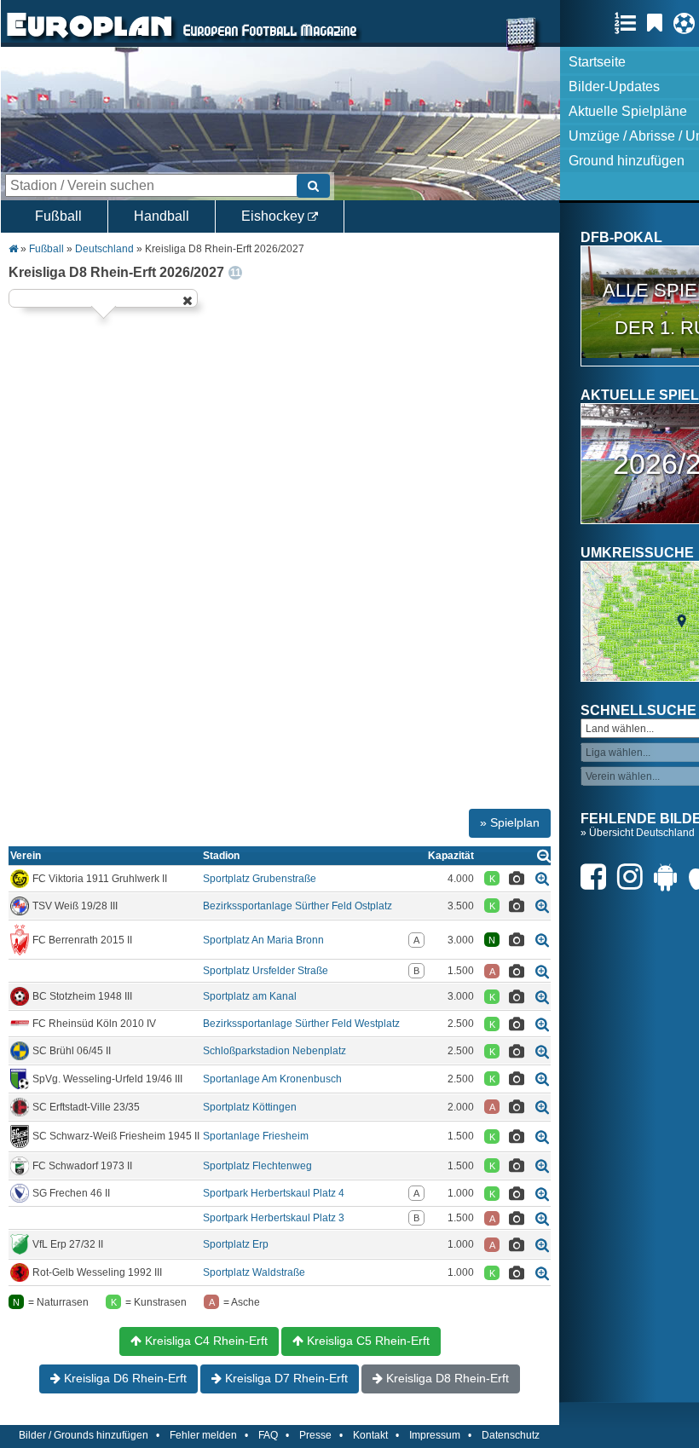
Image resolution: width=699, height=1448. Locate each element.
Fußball (58, 216)
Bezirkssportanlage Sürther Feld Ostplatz (297, 906)
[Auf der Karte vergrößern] (542, 878)
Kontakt (370, 1435)
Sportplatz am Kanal (250, 996)
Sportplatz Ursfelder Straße (265, 971)
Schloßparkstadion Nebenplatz (274, 1051)
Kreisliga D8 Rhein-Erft (446, 1378)
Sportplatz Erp (236, 1244)
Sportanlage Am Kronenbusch (272, 1079)
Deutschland (104, 249)
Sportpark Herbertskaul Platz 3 (273, 1218)
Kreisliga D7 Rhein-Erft (285, 1378)
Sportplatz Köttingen (250, 1107)
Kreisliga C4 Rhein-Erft (205, 1340)
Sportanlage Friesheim (256, 1136)
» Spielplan (510, 822)
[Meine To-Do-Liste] (659, 23)
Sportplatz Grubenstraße (259, 879)
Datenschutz (511, 1435)
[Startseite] (89, 39)
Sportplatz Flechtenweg (257, 1166)
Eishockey (274, 216)
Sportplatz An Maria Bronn (263, 940)
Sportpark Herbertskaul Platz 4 (273, 1193)
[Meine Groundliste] (629, 23)
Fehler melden (203, 1435)
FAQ (268, 1435)
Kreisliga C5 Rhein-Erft (366, 1340)
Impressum (434, 1435)
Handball (161, 216)
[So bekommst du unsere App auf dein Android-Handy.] (670, 876)
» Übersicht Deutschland (638, 833)
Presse (315, 1435)
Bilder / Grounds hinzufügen (83, 1435)
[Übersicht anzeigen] (544, 855)
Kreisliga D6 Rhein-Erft (124, 1378)
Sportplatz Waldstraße (254, 1272)
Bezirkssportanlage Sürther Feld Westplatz (301, 1024)
